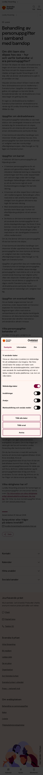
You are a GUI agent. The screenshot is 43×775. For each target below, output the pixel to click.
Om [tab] (35, 347)
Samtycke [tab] (8, 347)
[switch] (37, 393)
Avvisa (21, 432)
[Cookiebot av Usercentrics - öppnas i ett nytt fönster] (30, 340)
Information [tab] (21, 347)
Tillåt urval (21, 425)
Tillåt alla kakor (21, 418)
